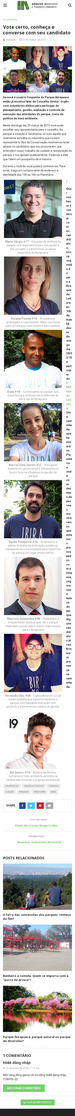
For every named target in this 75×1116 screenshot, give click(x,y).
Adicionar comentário (24, 1088)
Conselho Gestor (34, 786)
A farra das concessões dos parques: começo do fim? (37, 917)
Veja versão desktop (39, 1102)
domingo (53, 786)
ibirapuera (39, 792)
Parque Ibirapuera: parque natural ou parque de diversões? (37, 1039)
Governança (10, 19)
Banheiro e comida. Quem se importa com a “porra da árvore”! (35, 978)
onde (53, 792)
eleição (10, 792)
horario (23, 792)
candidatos (12, 786)
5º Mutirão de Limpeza (69, 395)
